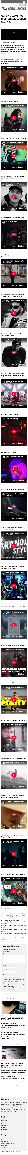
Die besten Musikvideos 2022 (10, 920)
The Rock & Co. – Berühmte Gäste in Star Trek (13, 1025)
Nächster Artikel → (21, 938)
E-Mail (5, 970)
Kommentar (6, 954)
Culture (3, 1122)
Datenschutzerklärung (7, 1143)
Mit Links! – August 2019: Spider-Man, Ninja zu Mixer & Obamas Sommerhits (12, 1065)
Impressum (4, 1141)
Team (3, 1140)
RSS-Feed (4, 1145)
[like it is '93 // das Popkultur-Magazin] (14, 9)
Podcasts (4, 1129)
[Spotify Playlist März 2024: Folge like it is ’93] (14, 1013)
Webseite (5, 974)
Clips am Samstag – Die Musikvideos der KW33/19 (13, 930)
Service (4, 26)
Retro (3, 1124)
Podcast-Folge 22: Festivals (8, 1076)
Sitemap (3, 1147)
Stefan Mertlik (15, 24)
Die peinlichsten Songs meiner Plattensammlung (13, 1070)
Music (22, 24)
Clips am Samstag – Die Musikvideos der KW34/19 (13, 926)
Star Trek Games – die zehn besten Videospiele (13, 1034)
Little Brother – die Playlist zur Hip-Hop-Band (13, 1030)
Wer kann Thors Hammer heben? (9, 1032)
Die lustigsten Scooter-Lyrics (8, 1023)
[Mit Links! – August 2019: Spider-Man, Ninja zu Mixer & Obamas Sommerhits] (14, 1058)
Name (4, 965)
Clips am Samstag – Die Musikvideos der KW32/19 (13, 934)
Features (4, 1125)
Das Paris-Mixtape (6, 1027)
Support (3, 1138)
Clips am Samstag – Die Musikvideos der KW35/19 (13, 923)
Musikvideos (11, 908)
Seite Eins (4, 1120)
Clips (4, 908)
